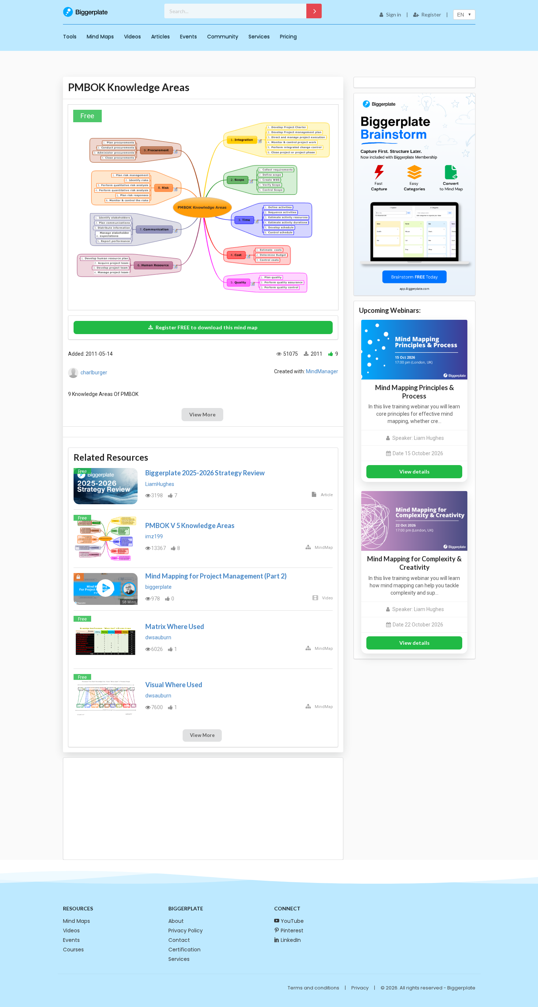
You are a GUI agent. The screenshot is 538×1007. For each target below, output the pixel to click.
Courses (73, 949)
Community (222, 36)
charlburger (94, 372)
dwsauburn (158, 637)
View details (414, 471)
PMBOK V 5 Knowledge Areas (190, 525)
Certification (184, 949)
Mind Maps (100, 36)
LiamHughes (159, 484)
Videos (132, 36)
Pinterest (292, 930)
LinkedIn (290, 940)
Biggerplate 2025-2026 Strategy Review (205, 473)
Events (188, 36)
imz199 (154, 536)
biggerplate (158, 587)
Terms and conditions (313, 987)
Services (259, 36)
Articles (160, 36)
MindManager (322, 371)
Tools (69, 36)
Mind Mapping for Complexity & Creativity (414, 563)
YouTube (292, 921)
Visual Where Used (173, 685)
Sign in (393, 14)
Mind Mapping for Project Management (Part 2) (216, 576)
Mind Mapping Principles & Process (414, 391)
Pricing (288, 36)
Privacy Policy (185, 930)
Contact (179, 940)
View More (202, 414)
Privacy (360, 987)
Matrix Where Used (174, 626)
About (176, 921)
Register (431, 14)
